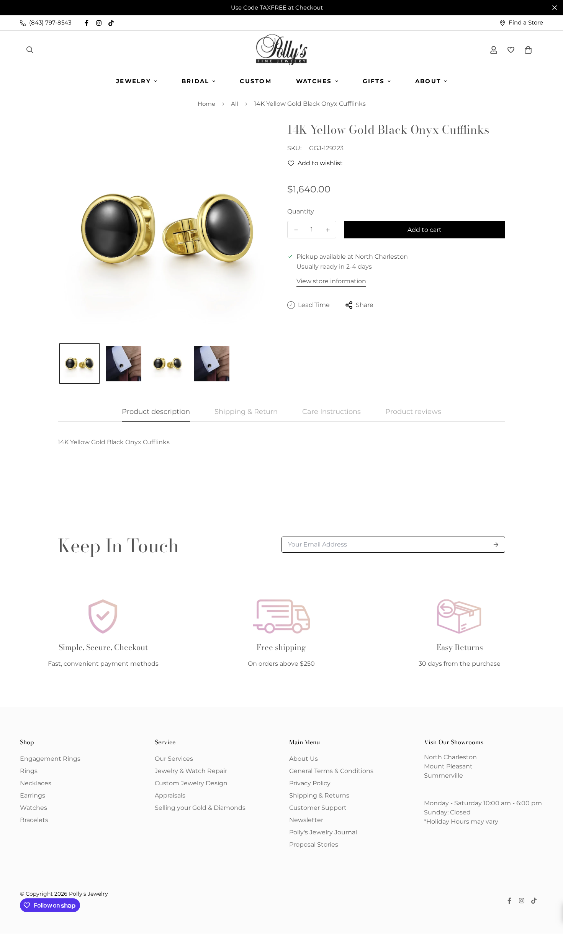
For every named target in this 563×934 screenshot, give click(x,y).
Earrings (32, 795)
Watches (314, 81)
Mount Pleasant (448, 766)
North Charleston (450, 757)
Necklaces (35, 783)
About (428, 81)
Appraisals (170, 795)
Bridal (195, 81)
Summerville (443, 775)
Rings (29, 771)
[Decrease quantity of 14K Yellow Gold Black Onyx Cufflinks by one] (296, 230)
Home (206, 103)
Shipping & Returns (319, 795)
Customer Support (318, 807)
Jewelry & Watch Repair (191, 771)
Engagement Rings (50, 758)
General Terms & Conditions (331, 771)
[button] (526, 50)
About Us (303, 758)
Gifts (374, 81)
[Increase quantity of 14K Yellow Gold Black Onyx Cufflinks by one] (327, 230)
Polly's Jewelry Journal (323, 832)
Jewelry (133, 81)
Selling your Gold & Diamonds (200, 807)
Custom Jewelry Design (191, 783)
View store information (331, 281)
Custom (256, 81)
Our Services (174, 758)
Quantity (300, 211)
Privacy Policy (310, 783)
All (234, 103)
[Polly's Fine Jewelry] (281, 50)
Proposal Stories (313, 844)
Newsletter (306, 820)
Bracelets (34, 820)
